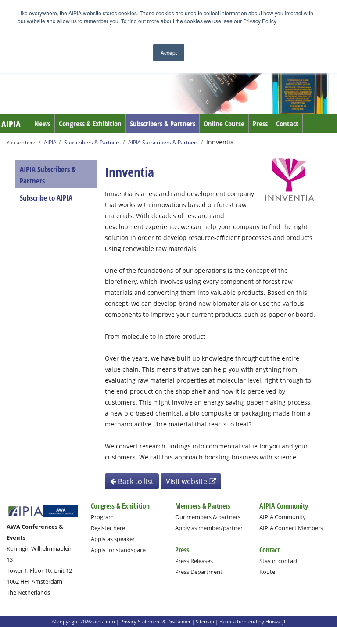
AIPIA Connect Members (291, 528)
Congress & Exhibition (90, 123)
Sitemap (205, 621)
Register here (108, 528)
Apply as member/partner (209, 528)
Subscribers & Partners (162, 123)
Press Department (198, 572)
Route (267, 572)
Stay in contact (278, 561)
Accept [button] (169, 52)
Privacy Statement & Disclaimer (155, 621)
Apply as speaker (113, 539)
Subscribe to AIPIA (46, 198)
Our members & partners (207, 517)
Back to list (135, 481)
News (42, 123)
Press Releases (194, 561)
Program (102, 517)
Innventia (220, 142)
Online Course (224, 123)
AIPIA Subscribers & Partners (163, 142)
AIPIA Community (282, 517)
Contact (287, 123)
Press (260, 123)
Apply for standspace (118, 550)
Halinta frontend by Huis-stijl (252, 621)
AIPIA (11, 124)
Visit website (187, 481)
